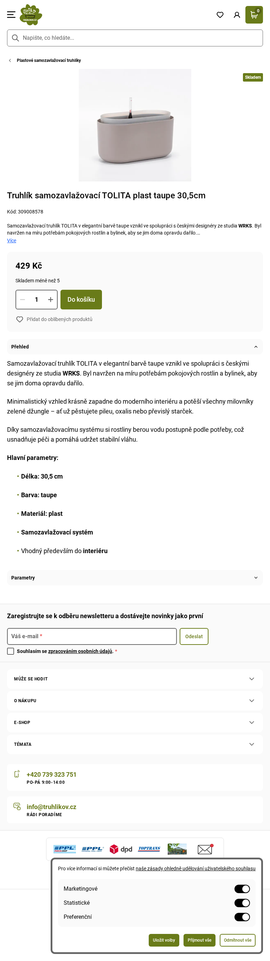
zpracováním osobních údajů (80, 651)
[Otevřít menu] (11, 15)
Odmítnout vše (237, 940)
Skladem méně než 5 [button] (37, 280)
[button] (237, 15)
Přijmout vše (199, 940)
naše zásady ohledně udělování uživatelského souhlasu (196, 868)
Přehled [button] (20, 347)
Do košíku (81, 299)
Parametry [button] (23, 578)
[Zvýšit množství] (51, 299)
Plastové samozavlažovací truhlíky (49, 60)
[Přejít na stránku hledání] (15, 38)
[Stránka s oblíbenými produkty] (220, 15)
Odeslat (194, 636)
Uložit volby (164, 940)
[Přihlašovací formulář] (237, 15)
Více (11, 240)
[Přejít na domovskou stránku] (113, 14)
